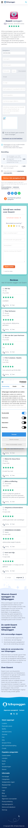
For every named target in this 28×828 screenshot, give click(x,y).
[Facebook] (8, 193)
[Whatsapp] (19, 193)
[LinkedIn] (15, 193)
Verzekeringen (6, 766)
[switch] (24, 418)
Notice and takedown (8, 807)
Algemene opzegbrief (11, 710)
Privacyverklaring (6, 187)
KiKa (3, 740)
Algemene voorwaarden (9, 798)
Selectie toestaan (14, 439)
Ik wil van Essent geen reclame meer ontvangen (14, 133)
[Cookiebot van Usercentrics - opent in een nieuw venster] (19, 382)
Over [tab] (23, 386)
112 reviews (10, 23)
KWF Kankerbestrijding (9, 745)
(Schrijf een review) (19, 23)
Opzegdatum (6, 50)
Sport (3, 764)
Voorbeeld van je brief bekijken (12, 138)
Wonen (4, 769)
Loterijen (4, 758)
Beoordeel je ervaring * (14, 223)
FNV (3, 737)
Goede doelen (6, 755)
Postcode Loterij (7, 726)
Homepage (5, 776)
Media (4, 761)
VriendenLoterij (6, 731)
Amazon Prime (6, 743)
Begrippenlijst (6, 785)
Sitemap (4, 810)
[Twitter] (12, 193)
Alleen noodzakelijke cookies (14, 444)
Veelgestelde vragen (8, 782)
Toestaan (14, 434)
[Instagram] (17, 714)
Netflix (4, 729)
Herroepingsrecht (7, 804)
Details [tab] (14, 386)
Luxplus (4, 723)
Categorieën (6, 779)
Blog (3, 793)
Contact (21, 710)
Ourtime (4, 734)
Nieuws (4, 796)
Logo (3, 790)
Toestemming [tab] (5, 386)
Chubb (4, 748)
